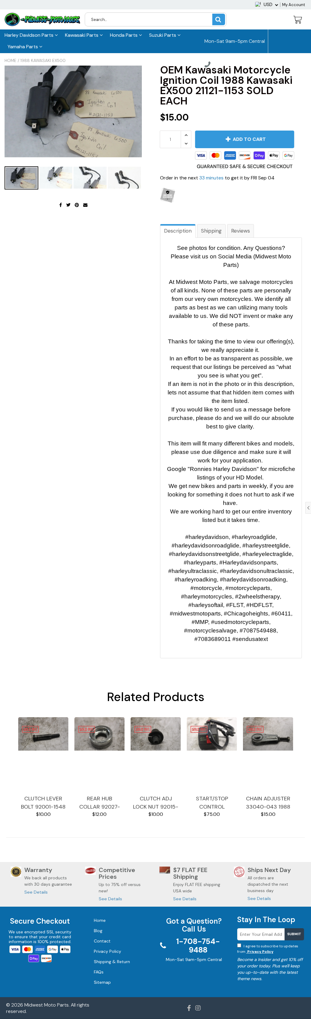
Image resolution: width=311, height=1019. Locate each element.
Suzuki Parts (163, 35)
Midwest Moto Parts (46, 1005)
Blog (98, 930)
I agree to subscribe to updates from (267, 949)
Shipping (211, 230)
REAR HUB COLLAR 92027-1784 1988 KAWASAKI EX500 (99, 803)
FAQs (99, 972)
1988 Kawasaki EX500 (43, 60)
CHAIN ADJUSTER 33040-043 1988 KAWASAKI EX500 (268, 803)
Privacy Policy (259, 951)
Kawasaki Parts (82, 35)
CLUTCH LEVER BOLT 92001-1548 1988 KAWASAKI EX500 (43, 803)
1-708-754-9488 (229, 65)
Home (10, 60)
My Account (293, 5)
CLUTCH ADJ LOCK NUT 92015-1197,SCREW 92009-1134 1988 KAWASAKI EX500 (155, 803)
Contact (102, 941)
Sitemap (102, 982)
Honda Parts (124, 35)
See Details (36, 892)
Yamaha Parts (23, 46)
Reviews (240, 230)
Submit (294, 934)
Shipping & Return (112, 961)
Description (178, 230)
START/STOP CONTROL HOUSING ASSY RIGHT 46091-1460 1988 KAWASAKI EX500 (212, 803)
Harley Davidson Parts (30, 35)
